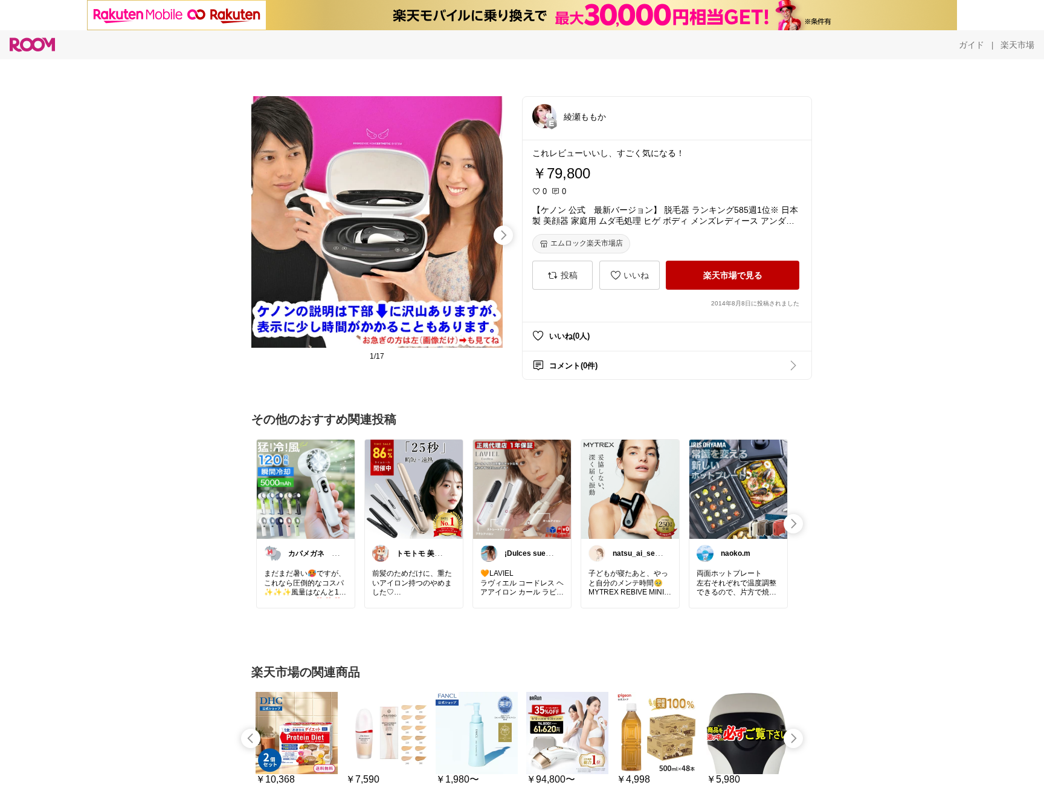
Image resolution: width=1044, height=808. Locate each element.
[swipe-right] (503, 235)
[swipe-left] (250, 738)
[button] (544, 116)
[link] (306, 489)
